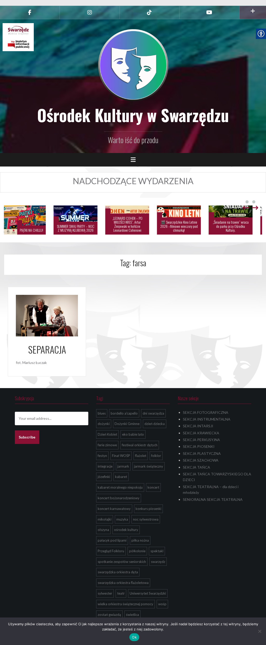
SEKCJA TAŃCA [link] (196, 467)
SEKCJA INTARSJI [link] (198, 426)
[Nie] (259, 631)
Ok (134, 637)
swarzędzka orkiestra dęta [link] (118, 572)
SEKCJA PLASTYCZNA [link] (202, 453)
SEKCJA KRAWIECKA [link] (201, 433)
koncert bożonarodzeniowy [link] (118, 498)
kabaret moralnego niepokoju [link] (120, 487)
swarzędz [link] (158, 562)
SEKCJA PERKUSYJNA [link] (201, 439)
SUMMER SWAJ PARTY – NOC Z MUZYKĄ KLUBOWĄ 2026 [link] (81, 228)
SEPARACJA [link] (47, 349)
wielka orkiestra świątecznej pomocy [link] (125, 604)
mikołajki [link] (104, 519)
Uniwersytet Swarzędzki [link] (148, 593)
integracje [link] (105, 466)
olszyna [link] (103, 530)
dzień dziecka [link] (154, 424)
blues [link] (102, 413)
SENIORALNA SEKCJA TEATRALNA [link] (213, 499)
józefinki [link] (104, 477)
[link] (29, 12)
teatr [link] (121, 593)
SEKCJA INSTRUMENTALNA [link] (206, 419)
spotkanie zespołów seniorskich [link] (122, 562)
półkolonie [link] (137, 551)
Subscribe (27, 437)
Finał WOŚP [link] (121, 456)
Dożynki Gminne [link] (127, 424)
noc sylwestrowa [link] (145, 519)
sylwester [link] (105, 593)
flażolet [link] (140, 456)
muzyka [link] (122, 519)
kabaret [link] (121, 477)
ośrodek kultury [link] (126, 530)
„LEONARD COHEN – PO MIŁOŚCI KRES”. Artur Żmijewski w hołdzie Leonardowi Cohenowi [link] (133, 224)
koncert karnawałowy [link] (114, 509)
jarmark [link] (123, 466)
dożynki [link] (104, 424)
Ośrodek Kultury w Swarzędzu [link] (133, 115)
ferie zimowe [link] (107, 445)
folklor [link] (156, 456)
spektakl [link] (156, 551)
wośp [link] (162, 604)
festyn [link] (102, 456)
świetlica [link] (132, 615)
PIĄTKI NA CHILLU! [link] (37, 230)
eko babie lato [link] (133, 434)
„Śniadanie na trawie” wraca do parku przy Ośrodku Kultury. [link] (237, 226)
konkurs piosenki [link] (148, 509)
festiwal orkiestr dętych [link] (139, 445)
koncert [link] (153, 487)
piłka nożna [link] (140, 540)
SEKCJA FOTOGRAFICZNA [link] (205, 412)
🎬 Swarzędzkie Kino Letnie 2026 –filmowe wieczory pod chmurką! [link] (185, 226)
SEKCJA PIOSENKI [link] (199, 446)
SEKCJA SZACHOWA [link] (200, 460)
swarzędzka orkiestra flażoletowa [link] (123, 583)
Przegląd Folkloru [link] (111, 551)
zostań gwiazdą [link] (109, 615)
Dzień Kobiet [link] (107, 434)
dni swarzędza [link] (153, 413)
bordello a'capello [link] (124, 413)
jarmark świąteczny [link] (148, 466)
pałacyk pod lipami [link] (112, 540)
